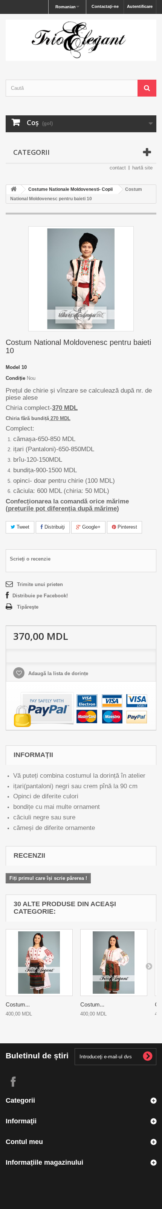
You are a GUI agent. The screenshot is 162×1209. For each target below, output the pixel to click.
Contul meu (24, 1142)
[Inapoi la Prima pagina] (13, 189)
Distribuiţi (54, 527)
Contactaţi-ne (105, 6)
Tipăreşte (27, 607)
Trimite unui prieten (40, 584)
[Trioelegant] (81, 40)
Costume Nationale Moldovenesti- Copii (70, 189)
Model (13, 367)
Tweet (22, 527)
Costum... (18, 1004)
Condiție (15, 378)
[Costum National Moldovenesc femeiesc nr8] (113, 962)
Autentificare (140, 6)
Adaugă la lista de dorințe (57, 673)
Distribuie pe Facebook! (40, 595)
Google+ (91, 527)
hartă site (142, 168)
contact (118, 168)
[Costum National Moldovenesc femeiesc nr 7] (39, 962)
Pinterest (126, 527)
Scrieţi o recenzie (30, 559)
